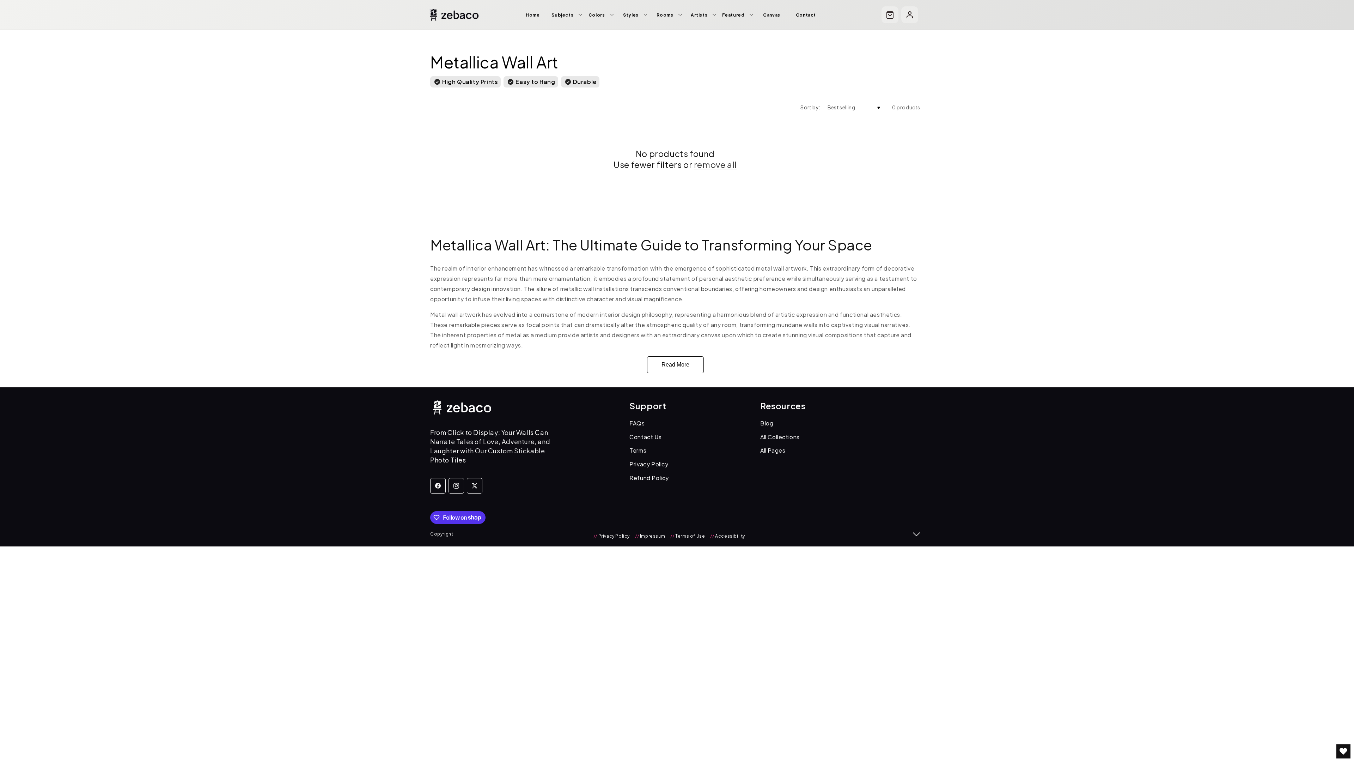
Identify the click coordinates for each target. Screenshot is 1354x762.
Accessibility (727, 536)
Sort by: (810, 107)
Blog (766, 423)
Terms (637, 450)
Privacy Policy (648, 464)
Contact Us (645, 437)
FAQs (637, 423)
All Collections (780, 437)
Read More (675, 365)
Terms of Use (687, 536)
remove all (715, 164)
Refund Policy (649, 478)
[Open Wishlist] (1343, 751)
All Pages (772, 450)
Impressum (650, 536)
